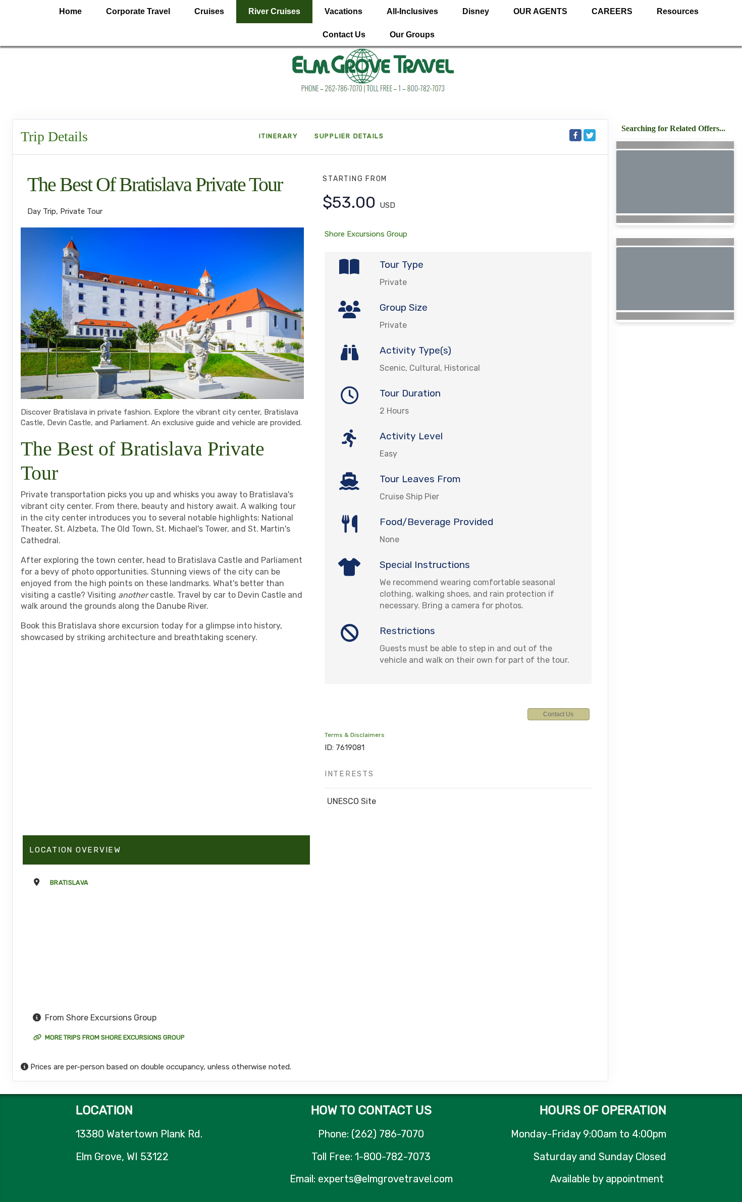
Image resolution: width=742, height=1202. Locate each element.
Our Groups (412, 34)
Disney (475, 11)
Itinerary (278, 136)
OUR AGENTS (540, 11)
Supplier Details (349, 136)
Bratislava (69, 882)
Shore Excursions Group (366, 234)
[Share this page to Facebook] (575, 135)
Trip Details (54, 136)
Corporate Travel (138, 11)
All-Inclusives (412, 11)
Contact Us (344, 34)
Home (70, 11)
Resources (678, 11)
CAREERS (612, 11)
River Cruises (274, 11)
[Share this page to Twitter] (590, 135)
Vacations (343, 11)
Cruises (209, 11)
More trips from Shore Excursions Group (114, 1037)
